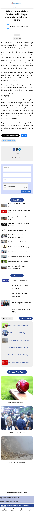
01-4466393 (7, 500)
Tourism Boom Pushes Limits (17, 492)
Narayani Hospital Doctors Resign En (21, 287)
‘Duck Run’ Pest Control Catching (18, 355)
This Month (23, 280)
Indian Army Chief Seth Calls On (18, 252)
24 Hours (6, 280)
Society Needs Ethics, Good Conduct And (19, 218)
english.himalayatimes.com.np (12, 499)
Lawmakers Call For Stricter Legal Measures (18, 224)
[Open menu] (31, 4)
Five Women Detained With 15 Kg (18, 230)
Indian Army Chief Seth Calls (21, 302)
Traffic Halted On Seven (17, 462)
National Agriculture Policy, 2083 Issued (21, 295)
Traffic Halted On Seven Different (18, 340)
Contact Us (8, 501)
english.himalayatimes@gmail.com (11, 497)
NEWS (16, 35)
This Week (14, 280)
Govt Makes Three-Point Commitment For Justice (15, 236)
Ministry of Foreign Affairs (8, 141)
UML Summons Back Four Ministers (19, 362)
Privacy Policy (15, 501)
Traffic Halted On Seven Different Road (18, 205)
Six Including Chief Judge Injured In (18, 262)
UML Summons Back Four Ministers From (19, 211)
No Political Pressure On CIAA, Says (19, 247)
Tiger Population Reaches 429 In (21, 310)
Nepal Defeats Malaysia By (17, 402)
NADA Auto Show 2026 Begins (17, 333)
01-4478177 (13, 500)
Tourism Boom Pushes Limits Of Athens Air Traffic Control (19, 505)
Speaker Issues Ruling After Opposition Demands (16, 267)
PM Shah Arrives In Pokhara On (17, 242)
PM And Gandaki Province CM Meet (19, 257)
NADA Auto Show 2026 (17, 432)
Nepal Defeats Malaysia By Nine (18, 325)
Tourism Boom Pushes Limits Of (18, 347)
